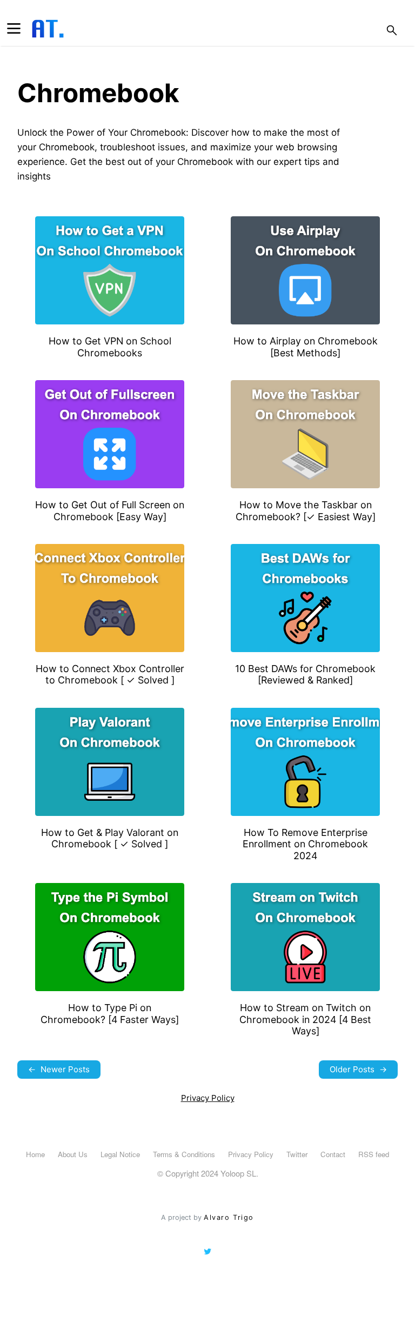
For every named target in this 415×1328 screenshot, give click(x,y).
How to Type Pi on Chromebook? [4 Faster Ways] (110, 1013)
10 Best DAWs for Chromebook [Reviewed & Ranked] (305, 674)
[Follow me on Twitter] (207, 1252)
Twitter (296, 1154)
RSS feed (373, 1154)
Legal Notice (120, 1154)
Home (35, 1154)
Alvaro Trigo (228, 1217)
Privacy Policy (208, 1098)
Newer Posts (59, 1069)
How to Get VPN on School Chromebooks (110, 346)
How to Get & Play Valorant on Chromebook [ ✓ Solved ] (109, 838)
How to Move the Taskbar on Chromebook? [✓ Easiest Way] (306, 510)
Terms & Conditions (184, 1154)
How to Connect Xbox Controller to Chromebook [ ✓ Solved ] (110, 674)
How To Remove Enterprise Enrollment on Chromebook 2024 (305, 844)
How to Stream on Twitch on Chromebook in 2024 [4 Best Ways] (305, 1019)
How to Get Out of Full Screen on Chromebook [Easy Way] (109, 510)
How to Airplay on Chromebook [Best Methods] (305, 346)
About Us (73, 1154)
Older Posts (358, 1069)
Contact (332, 1154)
